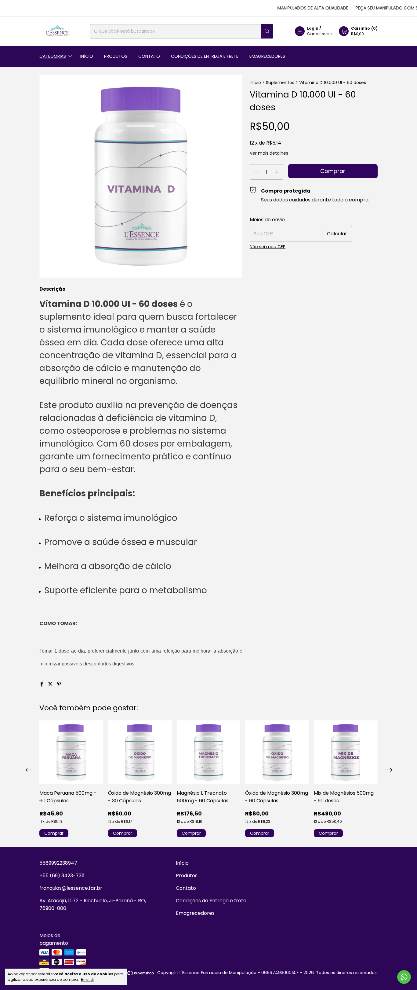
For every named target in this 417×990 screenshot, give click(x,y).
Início (86, 56)
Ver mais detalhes (269, 153)
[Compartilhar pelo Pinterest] (58, 684)
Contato (149, 56)
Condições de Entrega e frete (204, 56)
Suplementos (280, 82)
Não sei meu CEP (267, 247)
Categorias (52, 56)
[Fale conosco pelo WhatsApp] (404, 977)
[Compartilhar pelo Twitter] (51, 684)
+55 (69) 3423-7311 (62, 875)
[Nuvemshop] (131, 974)
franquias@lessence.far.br (70, 888)
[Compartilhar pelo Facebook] (42, 684)
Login (312, 28)
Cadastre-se (319, 33)
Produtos (115, 56)
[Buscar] (267, 31)
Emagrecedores (267, 56)
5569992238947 (58, 863)
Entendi (87, 979)
